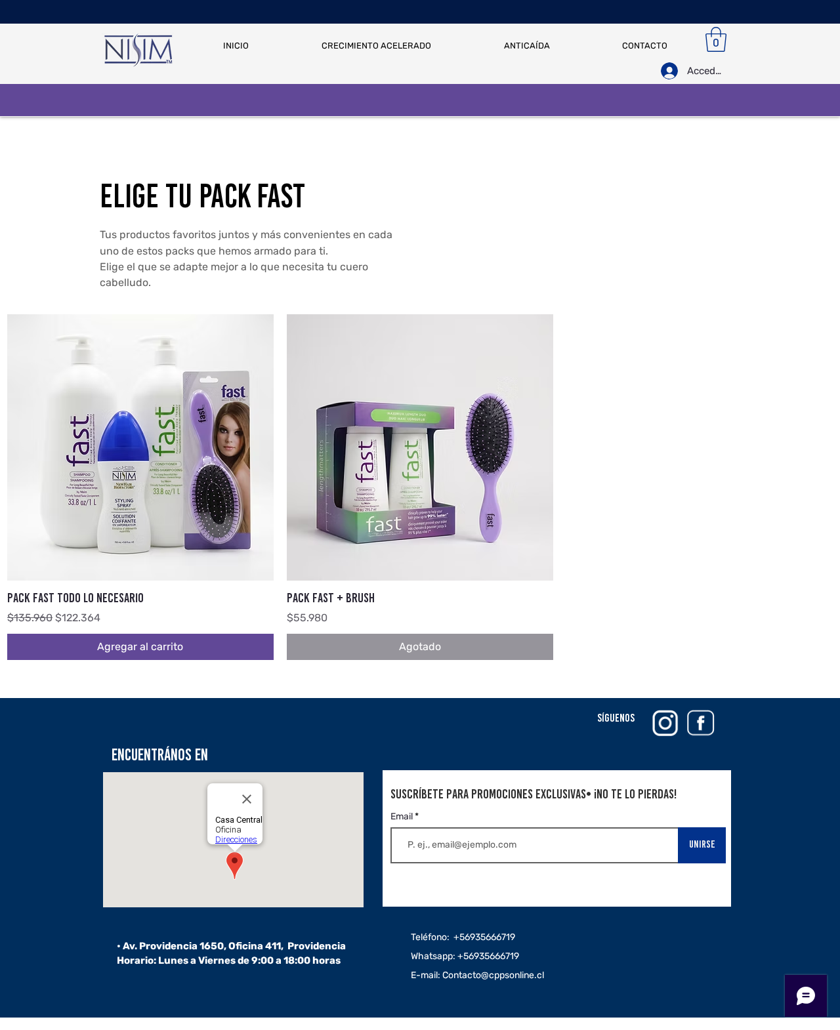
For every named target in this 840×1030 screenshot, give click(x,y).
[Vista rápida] (140, 447)
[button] (715, 39)
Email (402, 816)
